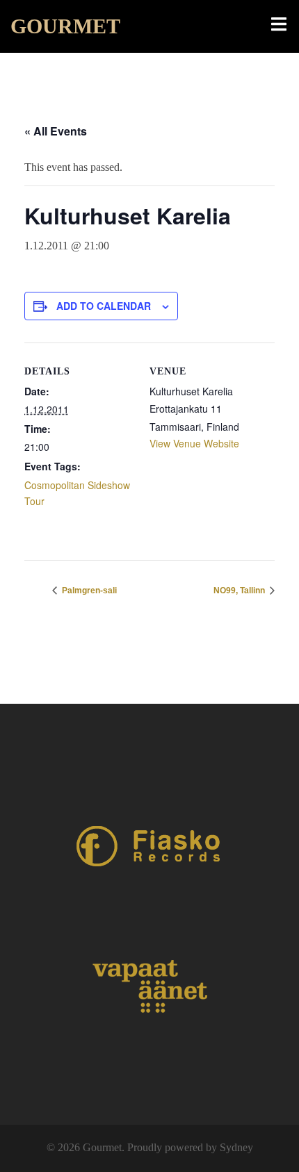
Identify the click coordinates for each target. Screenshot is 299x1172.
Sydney (236, 1147)
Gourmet (65, 26)
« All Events (55, 131)
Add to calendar (103, 306)
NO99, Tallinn (240, 590)
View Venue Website (194, 443)
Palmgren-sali (88, 590)
